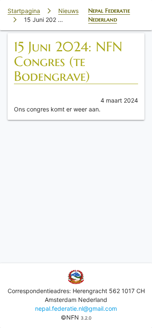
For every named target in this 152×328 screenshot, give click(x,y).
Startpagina (24, 10)
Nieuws (68, 10)
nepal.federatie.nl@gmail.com (76, 308)
